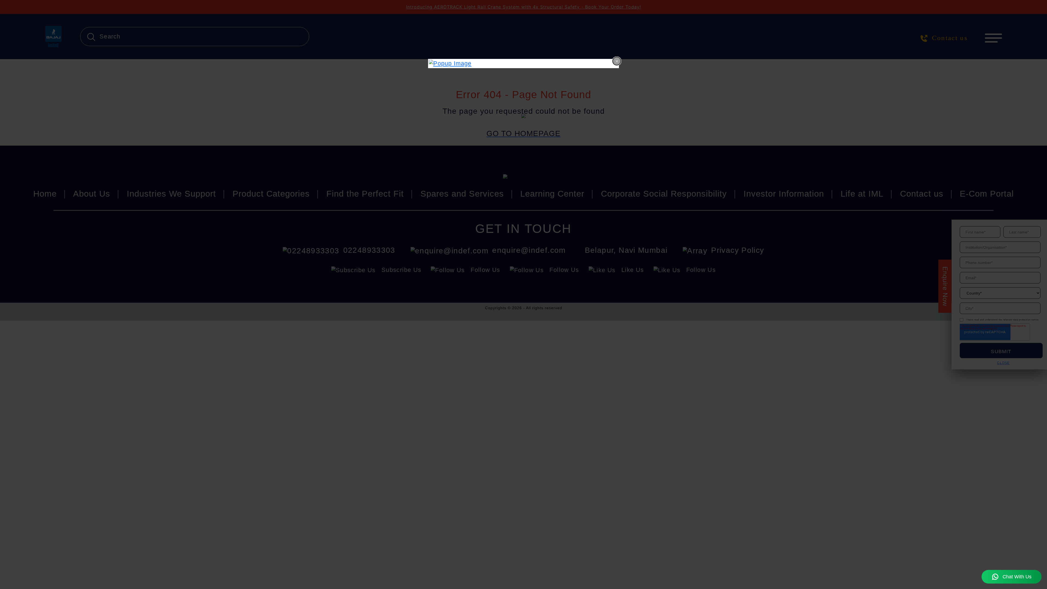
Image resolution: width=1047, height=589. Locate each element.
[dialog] (523, 63)
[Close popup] (617, 61)
